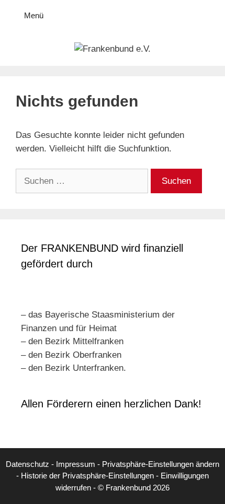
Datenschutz (27, 464)
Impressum (75, 464)
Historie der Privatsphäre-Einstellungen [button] (87, 475)
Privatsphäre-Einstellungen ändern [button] (160, 464)
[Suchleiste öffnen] (209, 15)
